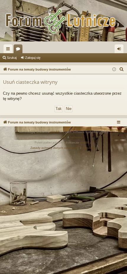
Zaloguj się (32, 57)
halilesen (76, 137)
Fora (19, 50)
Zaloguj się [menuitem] (120, 50)
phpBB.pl (86, 142)
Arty (63, 137)
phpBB (55, 131)
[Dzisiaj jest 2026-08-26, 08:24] (114, 69)
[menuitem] (121, 69)
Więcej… (9, 50)
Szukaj (12, 57)
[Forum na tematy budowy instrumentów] (63, 20)
